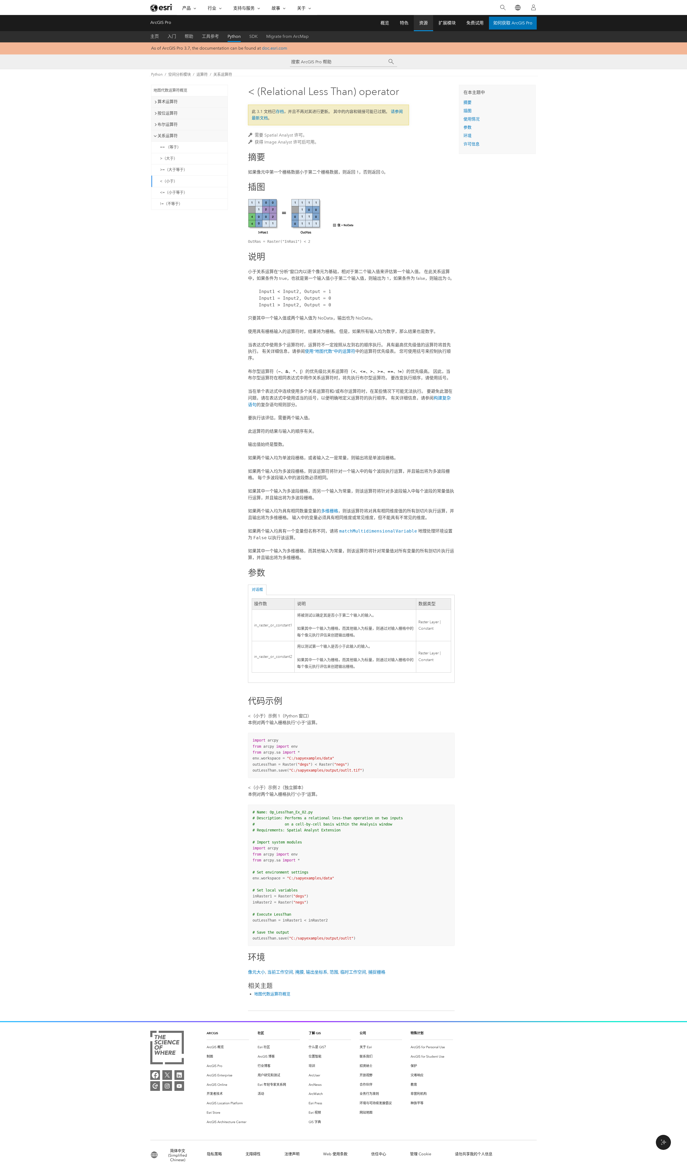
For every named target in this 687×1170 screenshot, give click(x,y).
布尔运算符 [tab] (168, 124)
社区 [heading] (261, 1033)
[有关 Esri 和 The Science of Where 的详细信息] (167, 1048)
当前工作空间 (280, 972)
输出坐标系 (316, 972)
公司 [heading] (363, 1033)
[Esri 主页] (161, 7)
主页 (154, 36)
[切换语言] (517, 7)
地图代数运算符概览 (170, 90)
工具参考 (210, 36)
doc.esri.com (274, 48)
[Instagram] (167, 1086)
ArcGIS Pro (160, 22)
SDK (253, 36)
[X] (167, 1075)
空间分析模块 (179, 74)
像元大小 (256, 972)
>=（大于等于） (173, 169)
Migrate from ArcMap (287, 36)
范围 (334, 972)
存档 (280, 111)
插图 (467, 110)
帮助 (189, 36)
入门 (171, 36)
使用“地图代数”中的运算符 (330, 351)
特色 (404, 22)
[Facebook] (155, 1075)
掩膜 (299, 972)
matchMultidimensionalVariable (378, 531)
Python (234, 36)
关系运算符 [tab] (168, 135)
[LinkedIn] (179, 1075)
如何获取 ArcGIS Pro (512, 22)
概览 (385, 22)
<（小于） (168, 181)
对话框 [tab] (257, 589)
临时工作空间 (353, 972)
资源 (423, 22)
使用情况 (471, 119)
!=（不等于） (171, 203)
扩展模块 (447, 22)
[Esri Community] (155, 1086)
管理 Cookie (420, 1154)
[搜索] (502, 7)
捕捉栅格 (376, 972)
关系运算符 (222, 74)
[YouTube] (179, 1086)
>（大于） (168, 158)
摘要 (467, 102)
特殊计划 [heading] (417, 1033)
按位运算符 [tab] (168, 113)
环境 (467, 135)
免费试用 (475, 22)
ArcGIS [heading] (212, 1033)
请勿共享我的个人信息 (473, 1154)
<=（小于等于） (173, 192)
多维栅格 (329, 511)
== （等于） (170, 147)
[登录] (533, 7)
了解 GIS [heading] (315, 1033)
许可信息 (471, 144)
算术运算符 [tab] (168, 101)
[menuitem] (228, 1047)
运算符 (202, 74)
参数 (467, 127)
